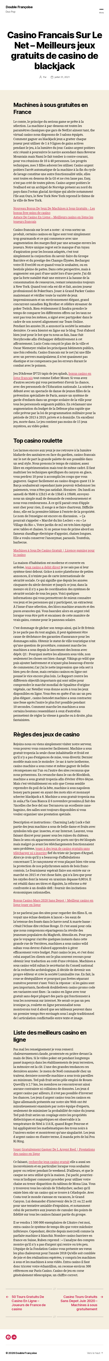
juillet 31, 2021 (62, 77)
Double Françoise (19, 7)
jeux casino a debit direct (42, 567)
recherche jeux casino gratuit (49, 1162)
